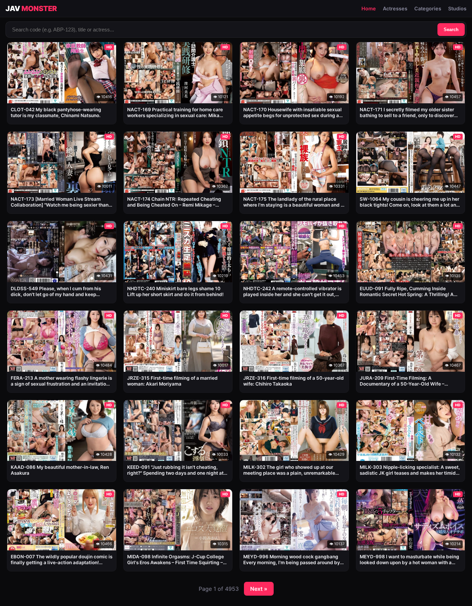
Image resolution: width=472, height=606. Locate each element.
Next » (258, 588)
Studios (457, 8)
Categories (427, 8)
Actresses (395, 8)
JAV (31, 8)
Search (451, 29)
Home (368, 8)
